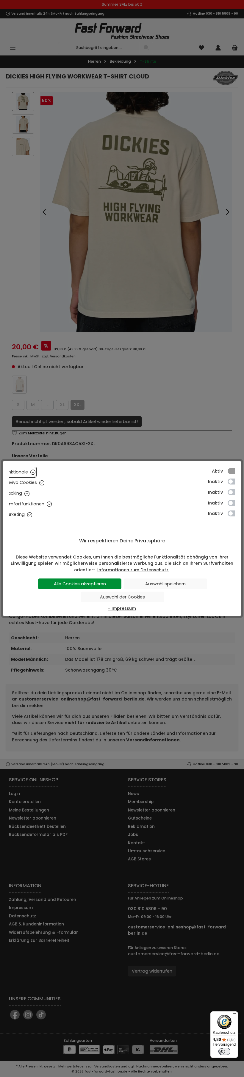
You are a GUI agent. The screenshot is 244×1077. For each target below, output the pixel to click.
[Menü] (234, 1015)
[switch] (224, 1051)
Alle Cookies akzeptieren (80, 584)
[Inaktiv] (234, 482)
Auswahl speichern (165, 584)
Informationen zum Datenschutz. (133, 570)
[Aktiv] (234, 471)
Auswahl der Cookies (122, 597)
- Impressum (122, 608)
